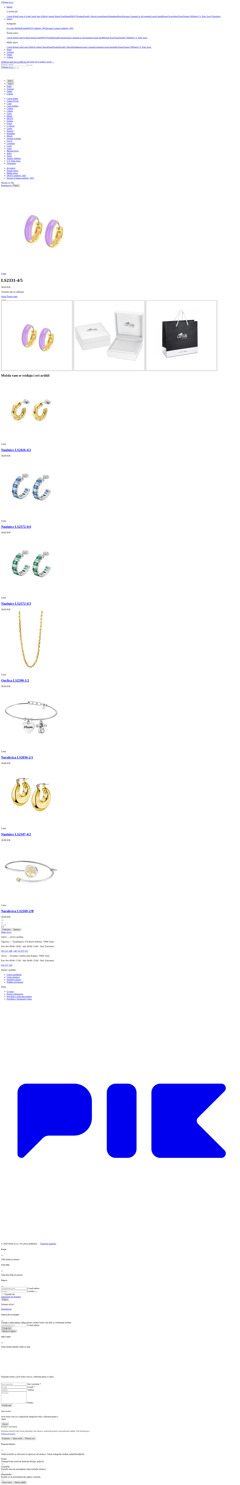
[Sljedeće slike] (5, 299)
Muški (18, 28)
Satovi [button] (9, 19)
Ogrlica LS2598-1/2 (15, 680)
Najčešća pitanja (14, 979)
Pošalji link (6, 1328)
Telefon (30, 1390)
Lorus (153, 16)
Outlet (9, 54)
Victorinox (216, 16)
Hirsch (120, 16)
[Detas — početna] (7, 67)
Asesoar (10, 52)
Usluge (10, 57)
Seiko (175, 16)
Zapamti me (9, 1294)
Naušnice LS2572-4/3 (16, 603)
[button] (7, 62)
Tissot (180, 16)
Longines (147, 16)
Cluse (62, 16)
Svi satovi (11, 28)
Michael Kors (167, 16)
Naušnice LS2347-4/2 (16, 834)
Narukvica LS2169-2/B (17, 911)
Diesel (67, 16)
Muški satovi (12, 173)
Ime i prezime (34, 1384)
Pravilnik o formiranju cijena (19, 999)
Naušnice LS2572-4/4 (16, 526)
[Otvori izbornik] (53, 62)
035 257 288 (6, 951)
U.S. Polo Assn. (204, 16)
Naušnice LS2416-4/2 (16, 450)
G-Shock (92, 16)
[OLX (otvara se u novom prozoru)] (120, 1239)
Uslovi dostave (13, 977)
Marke (10, 81)
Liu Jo (140, 16)
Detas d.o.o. (6, 932)
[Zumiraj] (5, 925)
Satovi (10, 84)
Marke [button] (9, 7)
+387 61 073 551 (20, 951)
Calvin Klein (12, 16)
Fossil (85, 16)
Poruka (30, 1402)
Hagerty (105, 16)
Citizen (56, 16)
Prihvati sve (30, 1438)
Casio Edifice (41, 16)
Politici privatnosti (8, 1434)
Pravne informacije (15, 994)
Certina (50, 16)
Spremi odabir (20, 1482)
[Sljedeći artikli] (2, 922)
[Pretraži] (28, 65)
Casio (32, 16)
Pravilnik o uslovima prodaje (19, 996)
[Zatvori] (2, 925)
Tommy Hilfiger (190, 16)
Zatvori (5, 1424)
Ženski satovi (12, 170)
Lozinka (31, 1291)
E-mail (31, 1387)
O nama (10, 991)
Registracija (6, 1309)
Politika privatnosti (15, 982)
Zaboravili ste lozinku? (11, 1297)
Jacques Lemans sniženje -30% (59, 28)
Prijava (5, 1300)
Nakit (9, 49)
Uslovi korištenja (14, 974)
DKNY (73, 16)
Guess (99, 16)
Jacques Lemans (130, 16)
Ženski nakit (12, 296)
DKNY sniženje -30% (36, 28)
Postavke (6, 1438)
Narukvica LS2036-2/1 (17, 757)
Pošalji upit (6, 1405)
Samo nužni (17, 1438)
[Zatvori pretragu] (31, 65)
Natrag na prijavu (9, 1331)
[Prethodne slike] (2, 299)
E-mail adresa (33, 1288)
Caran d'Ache (13, 101)
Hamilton (113, 16)
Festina (80, 16)
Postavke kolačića (48, 1244)
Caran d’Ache (24, 16)
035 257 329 (6, 965)
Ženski (24, 28)
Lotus (158, 16)
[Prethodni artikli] (2, 920)
